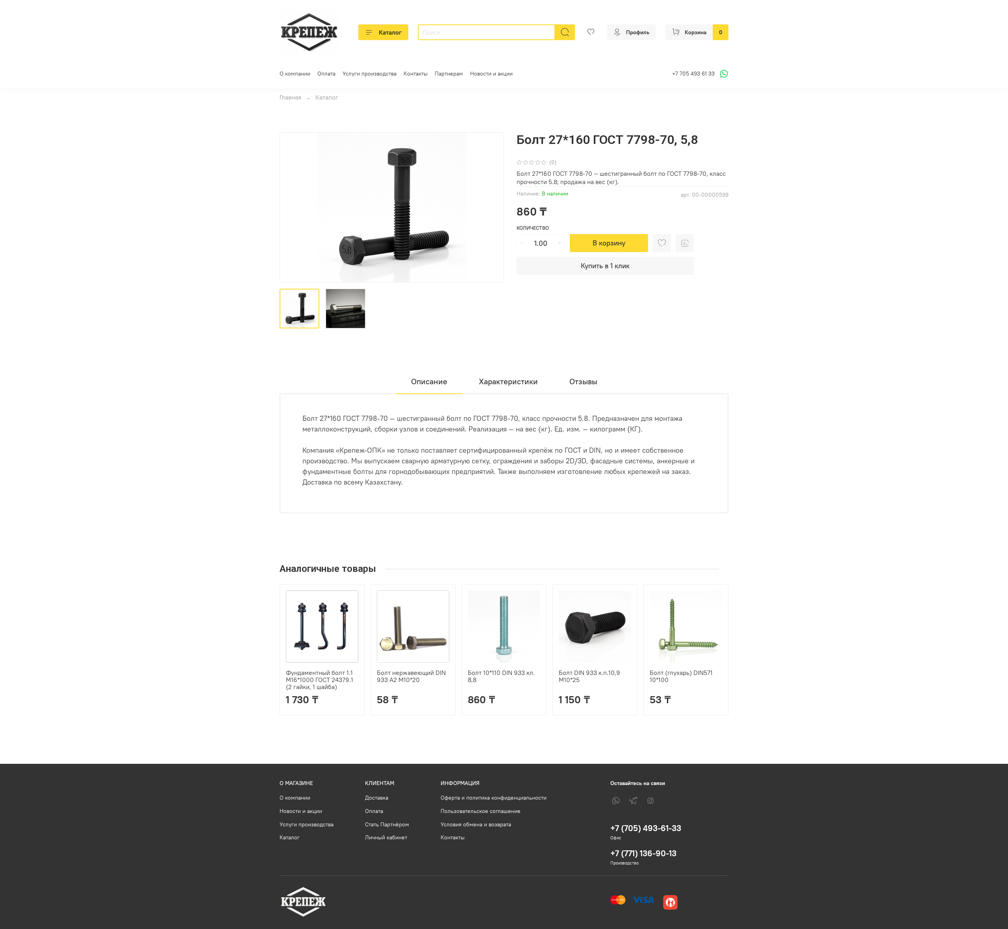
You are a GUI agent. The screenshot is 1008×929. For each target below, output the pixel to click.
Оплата (326, 73)
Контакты (416, 73)
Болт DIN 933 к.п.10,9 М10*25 (589, 676)
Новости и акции (491, 73)
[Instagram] (650, 800)
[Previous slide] (292, 207)
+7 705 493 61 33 (693, 73)
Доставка (376, 797)
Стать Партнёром (387, 824)
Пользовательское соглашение (481, 811)
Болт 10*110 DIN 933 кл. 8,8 (501, 676)
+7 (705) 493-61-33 (645, 828)
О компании (295, 73)
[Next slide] (491, 207)
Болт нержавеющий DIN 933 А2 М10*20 (411, 676)
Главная (290, 97)
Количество (533, 228)
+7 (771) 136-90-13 (643, 853)
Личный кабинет (386, 837)
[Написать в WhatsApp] (722, 73)
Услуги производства (370, 73)
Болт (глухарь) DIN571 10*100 (681, 676)
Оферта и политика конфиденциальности (494, 797)
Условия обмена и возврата (476, 824)
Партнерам (449, 73)
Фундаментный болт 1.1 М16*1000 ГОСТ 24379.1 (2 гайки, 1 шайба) (319, 680)
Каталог (390, 32)
